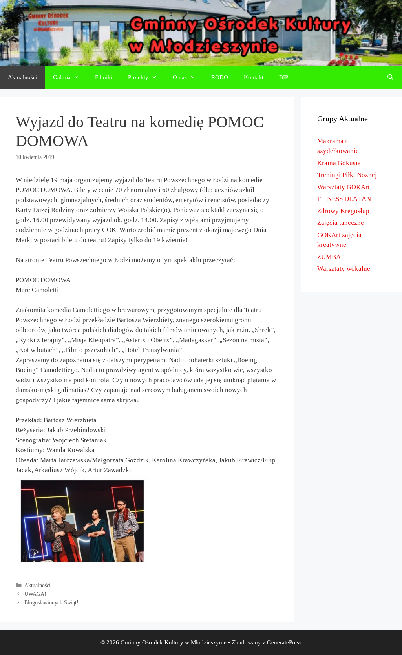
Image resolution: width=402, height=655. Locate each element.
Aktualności (22, 77)
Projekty (138, 77)
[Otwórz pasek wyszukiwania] (390, 77)
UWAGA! (35, 594)
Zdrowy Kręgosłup (343, 211)
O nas (180, 77)
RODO (219, 77)
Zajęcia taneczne (340, 222)
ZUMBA (329, 257)
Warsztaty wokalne (343, 268)
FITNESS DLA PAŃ (344, 199)
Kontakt (253, 77)
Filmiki (103, 77)
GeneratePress (284, 642)
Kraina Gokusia (339, 163)
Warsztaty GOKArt (343, 187)
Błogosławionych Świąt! (51, 602)
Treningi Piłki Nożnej (347, 175)
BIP (283, 77)
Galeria (62, 77)
